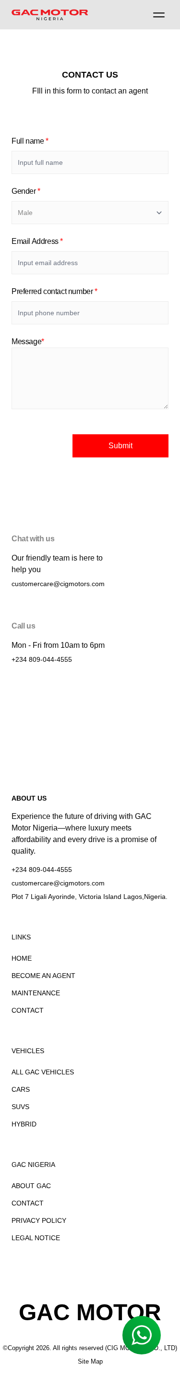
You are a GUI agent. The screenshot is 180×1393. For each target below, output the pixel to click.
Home (22, 958)
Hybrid (24, 1124)
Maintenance (36, 993)
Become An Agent (43, 975)
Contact (28, 1010)
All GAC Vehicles (43, 1072)
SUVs (20, 1107)
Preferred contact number (54, 291)
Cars (21, 1089)
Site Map (90, 1361)
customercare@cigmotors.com (58, 584)
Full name (30, 141)
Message (28, 341)
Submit (120, 446)
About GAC (31, 1186)
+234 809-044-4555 (42, 659)
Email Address (37, 241)
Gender (26, 191)
